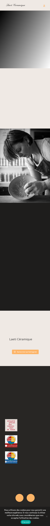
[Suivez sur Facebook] (19, 498)
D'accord (25, 522)
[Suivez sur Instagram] (31, 498)
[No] (46, 516)
